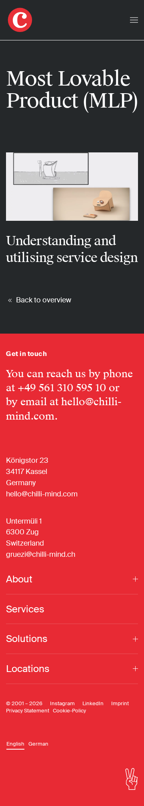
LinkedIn (93, 703)
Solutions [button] (27, 638)
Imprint (120, 703)
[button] (134, 20)
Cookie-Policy (69, 710)
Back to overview (43, 300)
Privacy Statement (27, 710)
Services (25, 609)
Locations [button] (28, 668)
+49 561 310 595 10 (62, 388)
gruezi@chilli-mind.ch (40, 554)
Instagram (62, 703)
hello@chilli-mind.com (42, 494)
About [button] (19, 579)
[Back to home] (20, 20)
